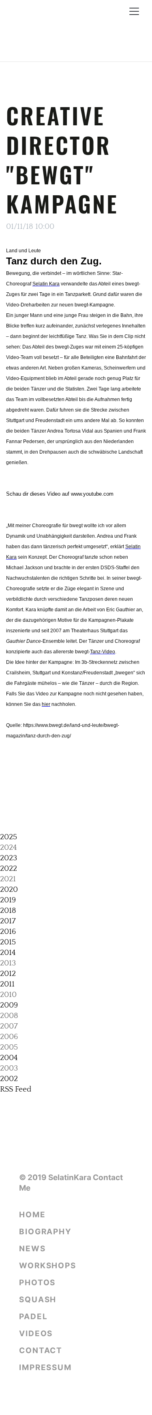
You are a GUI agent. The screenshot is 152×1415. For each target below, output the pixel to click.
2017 (8, 921)
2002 (9, 1079)
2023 (8, 858)
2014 (8, 952)
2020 (9, 889)
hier (46, 704)
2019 (8, 900)
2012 (8, 973)
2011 (7, 984)
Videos (36, 1333)
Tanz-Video (102, 652)
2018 (8, 910)
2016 (8, 931)
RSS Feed (15, 1089)
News (32, 1248)
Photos (37, 1282)
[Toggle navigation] (134, 11)
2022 (8, 868)
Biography (45, 1231)
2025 (8, 837)
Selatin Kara (46, 284)
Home (32, 1214)
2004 (9, 1058)
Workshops (47, 1265)
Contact (40, 1350)
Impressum (45, 1367)
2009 (9, 1005)
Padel (33, 1316)
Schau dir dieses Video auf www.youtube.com (59, 494)
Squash (37, 1299)
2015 (8, 942)
